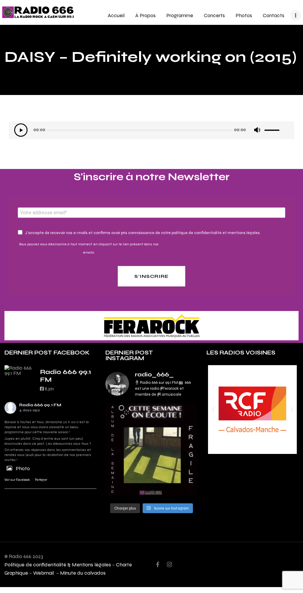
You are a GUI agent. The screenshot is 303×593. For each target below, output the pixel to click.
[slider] (277, 128)
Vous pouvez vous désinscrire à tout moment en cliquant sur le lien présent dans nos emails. (89, 248)
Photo (23, 468)
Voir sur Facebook (17, 480)
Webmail (44, 573)
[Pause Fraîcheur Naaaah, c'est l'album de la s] (151, 449)
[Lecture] (21, 130)
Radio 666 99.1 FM (40, 404)
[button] (213, 409)
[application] (151, 131)
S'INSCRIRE (151, 276)
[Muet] (257, 130)
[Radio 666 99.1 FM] (19, 370)
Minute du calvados (83, 573)
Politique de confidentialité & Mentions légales (57, 564)
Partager (41, 480)
